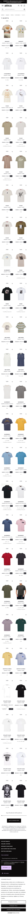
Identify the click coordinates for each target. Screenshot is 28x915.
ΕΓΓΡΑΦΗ (5, 867)
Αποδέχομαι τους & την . (14, 863)
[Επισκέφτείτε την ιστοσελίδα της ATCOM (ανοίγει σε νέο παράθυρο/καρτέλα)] (13, 912)
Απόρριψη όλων (13, 905)
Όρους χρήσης (14, 862)
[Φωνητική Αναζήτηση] (24, 9)
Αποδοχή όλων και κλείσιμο (13, 909)
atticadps (6, 873)
